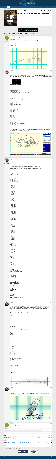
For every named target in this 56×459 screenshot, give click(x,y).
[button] (14, 7)
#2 (51, 70)
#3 (51, 158)
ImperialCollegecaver (47, 443)
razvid (5, 34)
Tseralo (7, 438)
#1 (51, 36)
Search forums (9, 8)
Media (17, 7)
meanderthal (7, 443)
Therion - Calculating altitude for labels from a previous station (16, 434)
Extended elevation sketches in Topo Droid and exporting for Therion (17, 442)
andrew (49, 435)
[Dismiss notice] (51, 10)
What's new (12, 7)
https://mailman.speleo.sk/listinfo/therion (42, 73)
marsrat (7, 435)
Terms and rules (41, 456)
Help (48, 456)
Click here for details (20, 15)
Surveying (13, 435)
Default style (6, 456)
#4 (51, 302)
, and (15, 428)
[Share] (50, 36)
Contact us (37, 456)
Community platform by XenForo (28, 458)
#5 (51, 387)
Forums (8, 7)
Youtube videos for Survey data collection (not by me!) (15, 439)
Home (5, 7)
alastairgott (7, 440)
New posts (5, 8)
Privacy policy (45, 456)
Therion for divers (9, 437)
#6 (51, 423)
